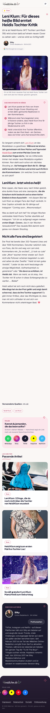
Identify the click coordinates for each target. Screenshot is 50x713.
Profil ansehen (36, 622)
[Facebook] (25, 692)
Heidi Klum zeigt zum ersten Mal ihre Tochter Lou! (18, 547)
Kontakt (29, 702)
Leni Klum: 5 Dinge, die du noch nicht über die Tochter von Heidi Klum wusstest (18, 501)
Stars (7, 11)
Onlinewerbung (40, 702)
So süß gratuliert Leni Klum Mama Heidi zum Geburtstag (18, 593)
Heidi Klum (7, 411)
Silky (12, 42)
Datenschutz (18, 702)
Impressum (6, 702)
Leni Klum (29, 143)
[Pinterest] (18, 692)
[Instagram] (5, 692)
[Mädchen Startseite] (11, 3)
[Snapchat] (11, 692)
